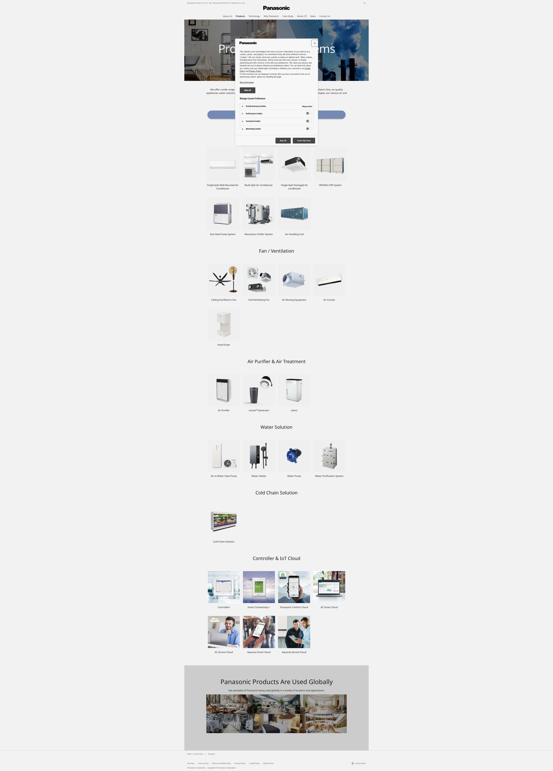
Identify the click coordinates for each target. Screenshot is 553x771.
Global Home (268, 763)
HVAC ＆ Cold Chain (195, 754)
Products (211, 754)
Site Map (190, 763)
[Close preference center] (315, 43)
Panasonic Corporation (196, 768)
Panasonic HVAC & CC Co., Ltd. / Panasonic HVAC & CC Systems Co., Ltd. (216, 3)
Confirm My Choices (304, 140)
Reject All (283, 140)
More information (247, 82)
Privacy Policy (240, 763)
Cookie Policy (254, 763)
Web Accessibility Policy (221, 763)
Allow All (247, 90)
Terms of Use (203, 763)
